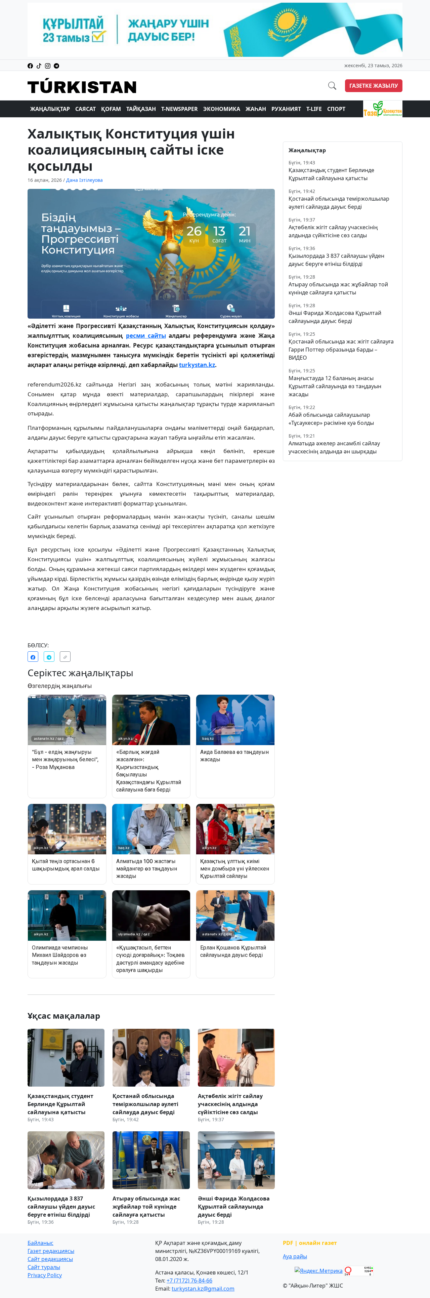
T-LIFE (314, 109)
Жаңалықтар (50, 109)
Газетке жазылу (373, 85)
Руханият (286, 109)
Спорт (336, 109)
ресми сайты (146, 335)
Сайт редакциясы (50, 1259)
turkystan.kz (197, 365)
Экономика (221, 109)
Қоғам (111, 109)
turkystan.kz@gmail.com (203, 1288)
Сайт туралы (44, 1267)
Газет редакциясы (51, 1251)
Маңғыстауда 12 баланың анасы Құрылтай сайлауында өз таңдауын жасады (335, 386)
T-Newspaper (179, 109)
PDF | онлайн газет (310, 1243)
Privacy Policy (45, 1275)
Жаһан (256, 109)
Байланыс (40, 1243)
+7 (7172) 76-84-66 (189, 1280)
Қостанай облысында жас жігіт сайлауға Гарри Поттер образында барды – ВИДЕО (341, 349)
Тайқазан (141, 109)
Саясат (85, 109)
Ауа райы (295, 1256)
